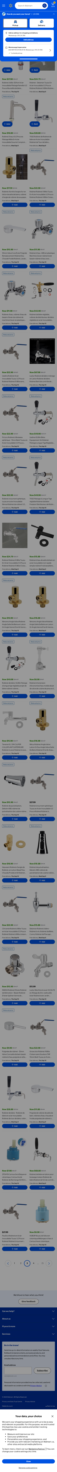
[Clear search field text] (41, 5)
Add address (28, 40)
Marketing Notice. (36, 1449)
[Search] (44, 5)
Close (28, 1461)
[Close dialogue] (52, 1416)
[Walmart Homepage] (10, 5)
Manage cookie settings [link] (28, 1468)
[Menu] (4, 5)
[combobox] (31, 5)
